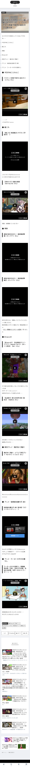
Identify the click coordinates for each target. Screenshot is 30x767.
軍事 (5, 628)
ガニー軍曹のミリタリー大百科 (12, 329)
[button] (26, 407)
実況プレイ (17, 625)
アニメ (18, 623)
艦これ (23, 625)
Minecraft (12, 623)
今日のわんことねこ (8, 625)
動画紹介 (6, 623)
